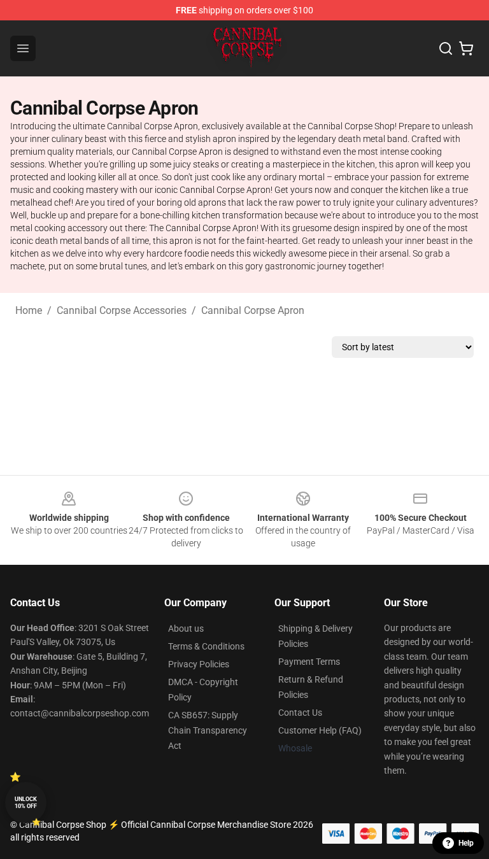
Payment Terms (309, 662)
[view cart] (466, 48)
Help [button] (466, 843)
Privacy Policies (198, 664)
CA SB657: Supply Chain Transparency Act (207, 730)
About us (186, 628)
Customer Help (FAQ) (320, 730)
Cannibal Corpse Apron (252, 310)
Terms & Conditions (206, 646)
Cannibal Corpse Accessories (122, 310)
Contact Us (300, 712)
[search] (445, 48)
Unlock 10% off (26, 802)
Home (28, 310)
